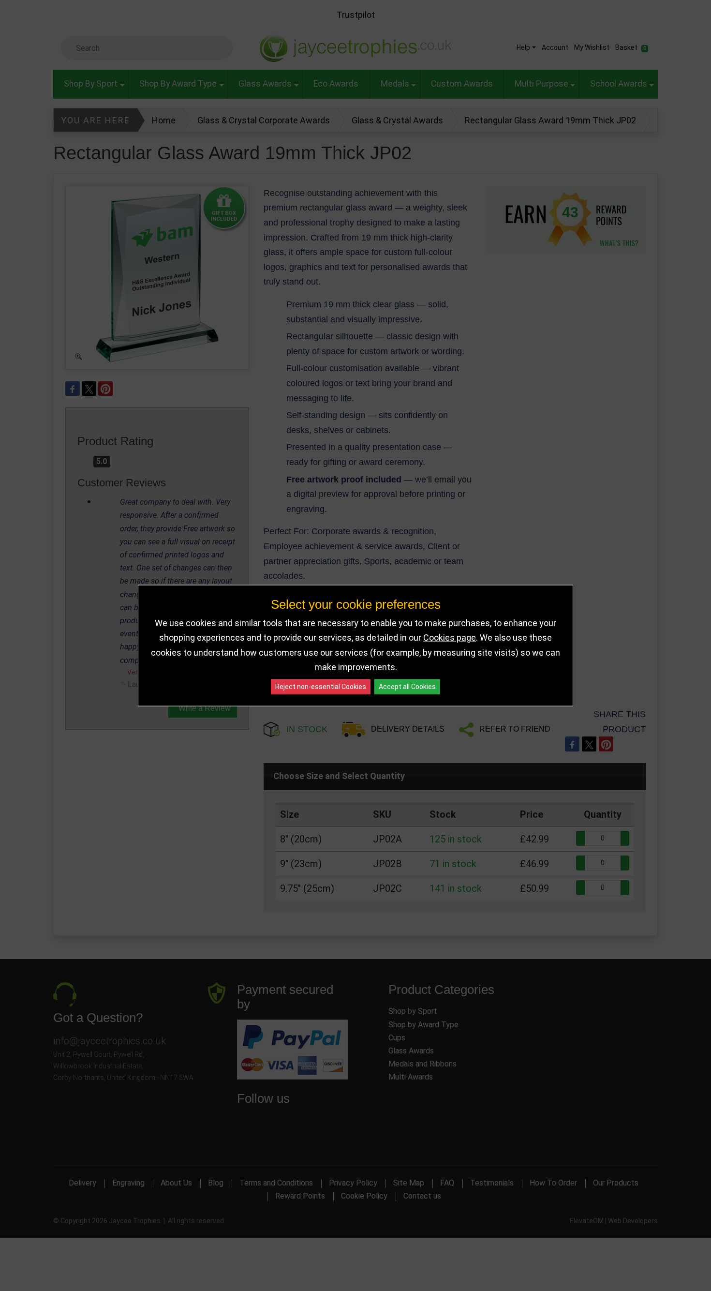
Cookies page (449, 637)
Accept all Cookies (407, 686)
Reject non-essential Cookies (320, 686)
